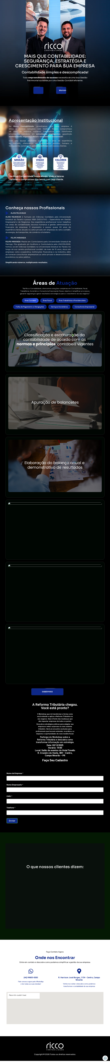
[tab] (30, 300)
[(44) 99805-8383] (31, 971)
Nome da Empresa (15, 773)
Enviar (12, 820)
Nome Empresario (15, 785)
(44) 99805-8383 (31, 977)
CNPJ (9, 796)
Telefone (11, 808)
